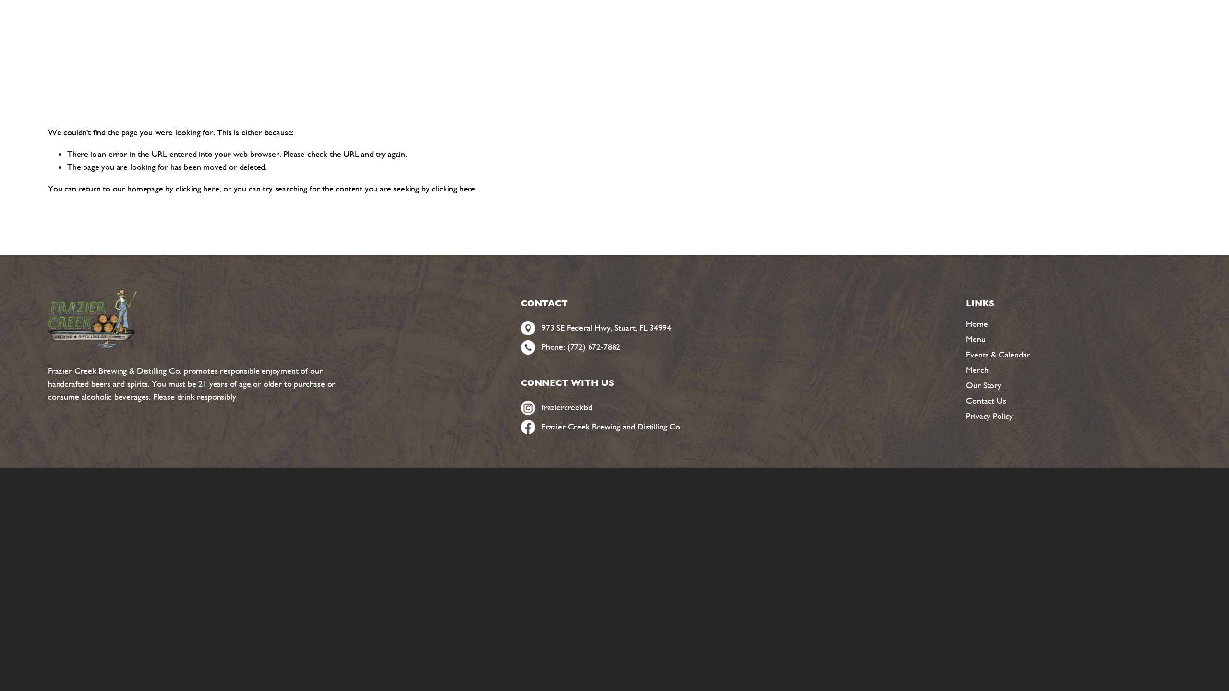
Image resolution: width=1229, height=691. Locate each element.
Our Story (983, 385)
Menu (975, 339)
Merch (977, 370)
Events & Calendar (998, 354)
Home (977, 324)
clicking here (197, 188)
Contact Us (986, 400)
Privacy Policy (989, 416)
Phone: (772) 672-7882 (581, 347)
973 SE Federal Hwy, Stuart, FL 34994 (606, 327)
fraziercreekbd (567, 407)
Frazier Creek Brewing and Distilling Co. (612, 426)
